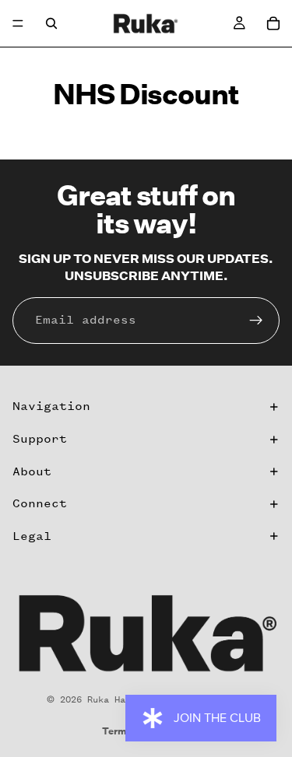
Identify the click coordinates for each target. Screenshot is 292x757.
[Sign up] (256, 320)
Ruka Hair (111, 699)
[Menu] (18, 23)
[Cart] (273, 23)
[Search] (51, 23)
